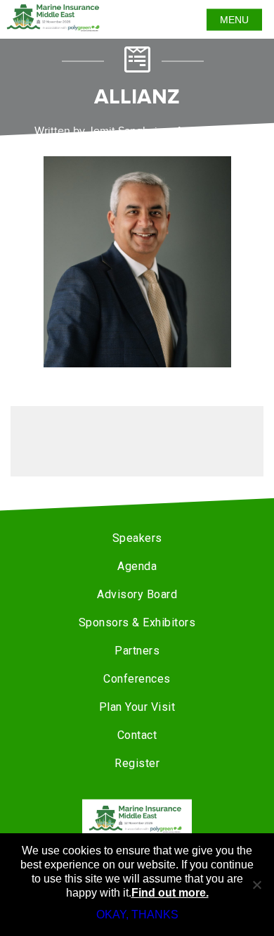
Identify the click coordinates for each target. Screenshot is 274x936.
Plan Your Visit (137, 707)
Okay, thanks (137, 915)
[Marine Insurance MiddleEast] (137, 818)
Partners (137, 650)
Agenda (137, 566)
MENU (234, 19)
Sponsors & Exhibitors (137, 622)
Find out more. (170, 893)
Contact (137, 735)
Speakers (137, 538)
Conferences (137, 678)
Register (137, 763)
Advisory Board (137, 594)
